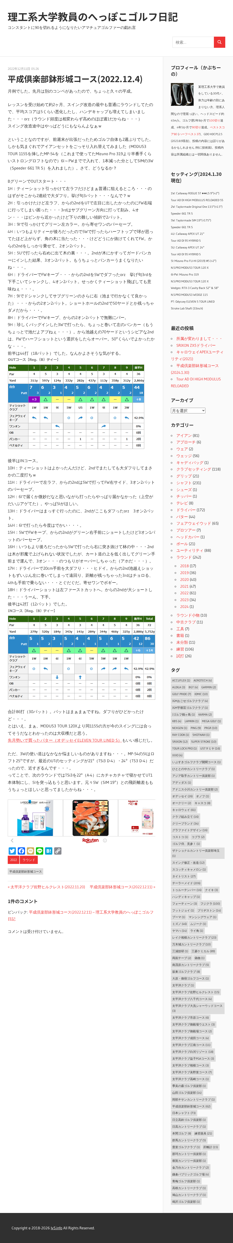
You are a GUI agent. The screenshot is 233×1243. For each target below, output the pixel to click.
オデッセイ (182, 796)
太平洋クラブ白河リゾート (192, 1051)
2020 (184, 579)
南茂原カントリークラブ (190, 965)
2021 (184, 586)
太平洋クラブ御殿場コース (192, 1031)
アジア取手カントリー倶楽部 (193, 775)
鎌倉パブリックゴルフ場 (190, 1174)
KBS (176, 721)
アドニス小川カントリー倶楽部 (195, 789)
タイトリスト (184, 876)
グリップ (184, 475)
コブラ (198, 837)
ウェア (182, 448)
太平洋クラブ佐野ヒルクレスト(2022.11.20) (47, 886)
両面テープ (181, 958)
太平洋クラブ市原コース (190, 1017)
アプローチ (186, 442)
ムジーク (198, 924)
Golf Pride (181, 694)
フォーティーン (184, 903)
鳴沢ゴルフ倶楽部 (186, 1201)
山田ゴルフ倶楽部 (187, 1092)
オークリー (181, 803)
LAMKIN (192, 721)
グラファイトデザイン (190, 830)
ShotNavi (201, 735)
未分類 (182, 642)
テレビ (182, 503)
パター (182, 516)
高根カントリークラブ (189, 1188)
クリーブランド (185, 823)
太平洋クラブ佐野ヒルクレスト (195, 992)
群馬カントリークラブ (189, 1140)
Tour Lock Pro (184, 748)
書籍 (180, 635)
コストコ (180, 837)
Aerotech (203, 680)
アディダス (181, 782)
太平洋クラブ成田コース (190, 1038)
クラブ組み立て (185, 816)
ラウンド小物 (188, 615)
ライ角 (196, 930)
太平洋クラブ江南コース (191, 1045)
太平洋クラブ (183, 985)
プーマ (178, 917)
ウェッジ (184, 455)
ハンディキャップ (186, 897)
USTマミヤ (210, 748)
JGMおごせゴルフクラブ (190, 701)
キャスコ (202, 803)
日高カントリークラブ (189, 1126)
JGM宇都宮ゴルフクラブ (190, 707)
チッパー (184, 496)
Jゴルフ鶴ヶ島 (183, 714)
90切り (196, 127)
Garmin (208, 687)
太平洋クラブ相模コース (190, 1065)
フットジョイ (183, 910)
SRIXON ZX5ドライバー (196, 345)
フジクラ (210, 903)
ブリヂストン (209, 910)
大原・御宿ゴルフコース (190, 978)
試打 (180, 655)
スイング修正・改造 (188, 862)
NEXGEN (179, 728)
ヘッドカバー (188, 536)
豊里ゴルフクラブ (186, 1147)
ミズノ (179, 924)
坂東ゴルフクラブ (186, 971)
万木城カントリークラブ (191, 944)
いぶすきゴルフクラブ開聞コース (196, 762)
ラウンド (29, 860)
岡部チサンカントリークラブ (193, 1099)
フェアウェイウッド (193, 523)
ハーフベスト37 (189, 134)
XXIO (177, 755)
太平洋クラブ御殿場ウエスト (193, 1024)
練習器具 (203, 1133)
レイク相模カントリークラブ (194, 937)
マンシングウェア (202, 917)
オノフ (202, 796)
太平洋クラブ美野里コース (192, 1072)
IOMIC (201, 694)
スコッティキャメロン (189, 869)
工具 (180, 628)
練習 (180, 649)
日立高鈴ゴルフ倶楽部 (189, 1119)
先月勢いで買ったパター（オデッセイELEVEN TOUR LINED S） (65, 740)
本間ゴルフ (181, 1133)
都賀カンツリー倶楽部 (189, 1160)
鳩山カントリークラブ (189, 1195)
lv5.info (56, 1227)
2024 (184, 606)
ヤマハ (179, 930)
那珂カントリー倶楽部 (189, 1154)
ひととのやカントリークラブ (193, 769)
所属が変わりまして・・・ (199, 338)
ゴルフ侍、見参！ (186, 844)
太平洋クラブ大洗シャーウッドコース (197, 1008)
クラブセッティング (193, 469)
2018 (184, 565)
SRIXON (180, 741)
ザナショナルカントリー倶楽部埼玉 (196, 853)
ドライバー (186, 509)
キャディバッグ (189, 462)
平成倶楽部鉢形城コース (25, 871)
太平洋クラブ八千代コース (192, 999)
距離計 (210, 1147)
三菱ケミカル (203, 951)
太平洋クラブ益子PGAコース (193, 1058)
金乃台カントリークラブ (190, 1167)
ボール (182, 543)
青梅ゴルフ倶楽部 (186, 1181)
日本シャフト (184, 1113)
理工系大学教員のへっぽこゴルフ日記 (93, 16)
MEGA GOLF (211, 721)
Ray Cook (180, 735)
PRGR (210, 728)
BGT (193, 687)
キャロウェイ (184, 810)
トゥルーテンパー (187, 890)
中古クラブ (186, 622)
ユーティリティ (189, 550)
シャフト (184, 482)
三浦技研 (180, 951)
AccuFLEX (181, 680)
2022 (13, 860)
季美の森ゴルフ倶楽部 (189, 1086)
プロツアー (186, 530)
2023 (184, 599)
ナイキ (211, 890)
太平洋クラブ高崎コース (190, 1079)
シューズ (184, 489)
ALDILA (178, 687)
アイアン (184, 435)
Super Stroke (203, 741)
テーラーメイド (186, 883)
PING (196, 728)
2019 (184, 572)
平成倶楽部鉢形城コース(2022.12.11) (121, 886)
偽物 (200, 958)
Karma (205, 714)
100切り (214, 120)
